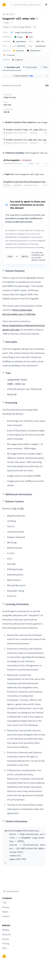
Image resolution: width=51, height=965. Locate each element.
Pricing (5, 943)
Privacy (5, 907)
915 (34, 27)
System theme (12, 891)
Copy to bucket (24, 75)
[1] (14, 508)
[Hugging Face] (4, 956)
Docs (4, 948)
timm (11, 14)
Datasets (6, 934)
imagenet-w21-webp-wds (18, 18)
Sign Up (25, 256)
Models (5, 929)
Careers (6, 916)
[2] (22, 508)
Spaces (5, 938)
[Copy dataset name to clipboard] (37, 18)
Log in (10, 256)
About (5, 911)
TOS (4, 902)
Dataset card (13, 67)
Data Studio (31, 67)
